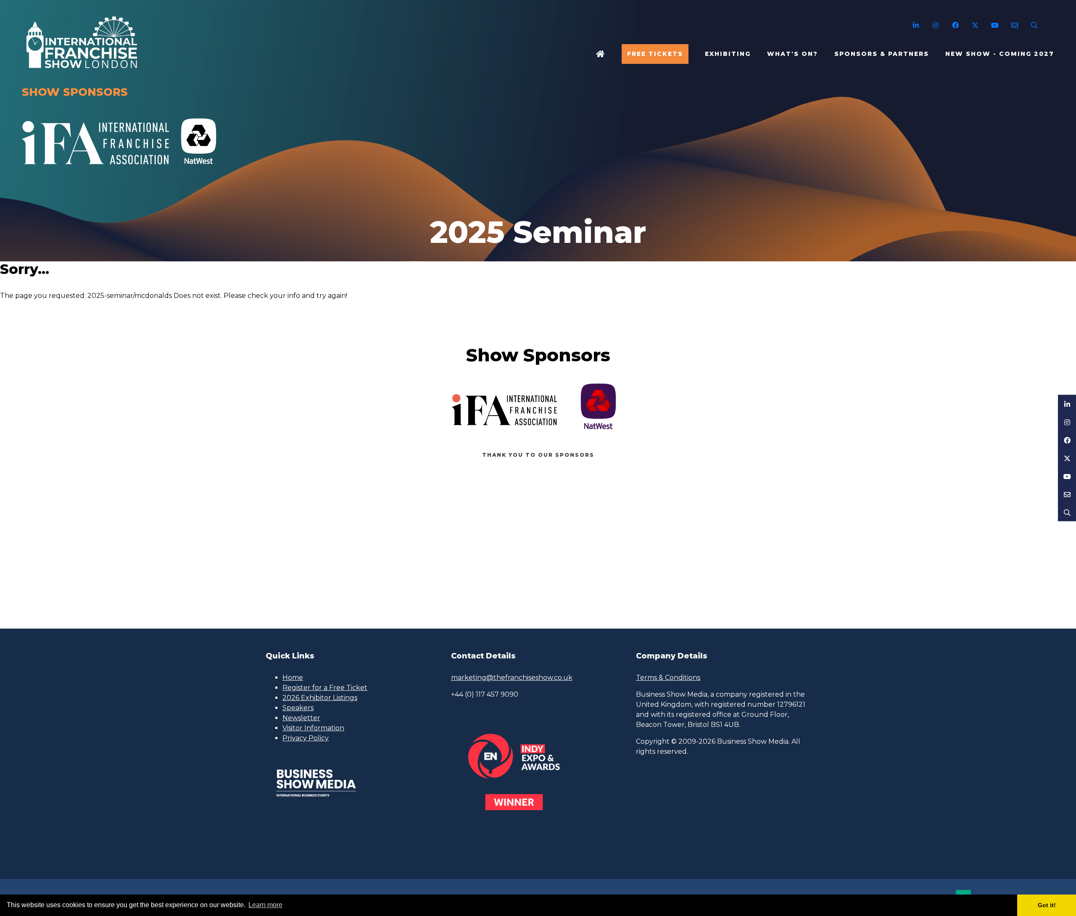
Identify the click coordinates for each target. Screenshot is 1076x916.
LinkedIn (916, 25)
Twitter (975, 25)
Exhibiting (728, 54)
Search (1034, 25)
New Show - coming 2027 (999, 54)
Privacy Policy (305, 738)
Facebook (955, 25)
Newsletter (301, 718)
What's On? (792, 54)
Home (600, 54)
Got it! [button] (1047, 905)
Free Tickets (655, 54)
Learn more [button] (265, 904)
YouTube (995, 25)
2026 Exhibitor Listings (319, 698)
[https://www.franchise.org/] (95, 169)
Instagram (935, 25)
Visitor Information (313, 728)
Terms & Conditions (668, 678)
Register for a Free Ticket (324, 688)
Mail (1014, 25)
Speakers (298, 708)
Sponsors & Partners (881, 54)
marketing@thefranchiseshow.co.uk (511, 678)
